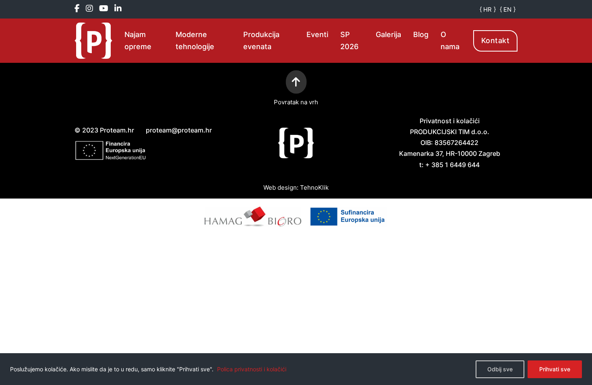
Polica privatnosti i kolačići (251, 369)
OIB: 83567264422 (449, 143)
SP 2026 (349, 40)
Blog (420, 34)
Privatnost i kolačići (450, 121)
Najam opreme (137, 40)
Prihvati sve (554, 369)
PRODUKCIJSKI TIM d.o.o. (449, 132)
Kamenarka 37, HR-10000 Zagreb (449, 153)
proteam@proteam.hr (179, 130)
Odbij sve (500, 369)
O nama (450, 40)
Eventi (317, 34)
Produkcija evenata (261, 40)
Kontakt (495, 40)
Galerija (388, 34)
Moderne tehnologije (195, 40)
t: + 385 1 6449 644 (449, 165)
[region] (296, 369)
